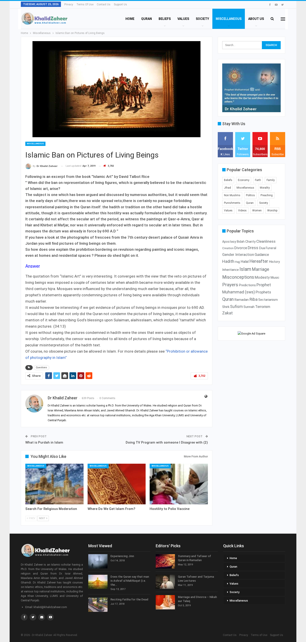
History (274, 262)
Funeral (271, 248)
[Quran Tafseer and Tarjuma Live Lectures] (165, 582)
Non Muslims (232, 195)
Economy (243, 180)
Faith (258, 180)
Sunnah (249, 307)
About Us (256, 19)
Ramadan (241, 300)
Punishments (232, 202)
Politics (250, 195)
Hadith (228, 261)
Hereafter (258, 261)
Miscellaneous (228, 19)
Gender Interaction (238, 254)
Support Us (120, 4)
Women (257, 210)
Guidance (262, 255)
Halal (245, 261)
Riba (253, 299)
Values (183, 19)
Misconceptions (238, 277)
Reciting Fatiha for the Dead (129, 599)
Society (202, 19)
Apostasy (229, 241)
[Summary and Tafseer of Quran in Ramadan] (165, 561)
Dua (262, 248)
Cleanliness (266, 241)
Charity (250, 242)
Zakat (227, 313)
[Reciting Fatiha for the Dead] (98, 605)
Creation (228, 248)
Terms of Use (84, 4)
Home (129, 19)
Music (274, 278)
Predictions (247, 285)
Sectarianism (268, 300)
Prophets (263, 292)
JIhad (227, 187)
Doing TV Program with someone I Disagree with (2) (167, 442)
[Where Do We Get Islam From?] (117, 484)
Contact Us (103, 4)
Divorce (240, 248)
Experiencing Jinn (122, 556)
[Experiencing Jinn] (98, 561)
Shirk (225, 307)
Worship (272, 210)
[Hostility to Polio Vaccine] (179, 484)
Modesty (262, 277)
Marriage (260, 269)
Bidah (241, 241)
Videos (242, 210)
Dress (253, 248)
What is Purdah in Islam (44, 442)
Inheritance (230, 270)
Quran (146, 19)
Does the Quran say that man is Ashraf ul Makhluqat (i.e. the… (129, 580)
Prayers (230, 284)
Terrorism (262, 307)
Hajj (237, 261)
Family (271, 180)
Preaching (267, 195)
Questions (41, 367)
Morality (265, 187)
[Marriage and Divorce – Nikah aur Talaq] (165, 602)
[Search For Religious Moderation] (54, 484)
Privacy (68, 4)
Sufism (236, 306)
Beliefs (165, 19)
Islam (245, 269)
